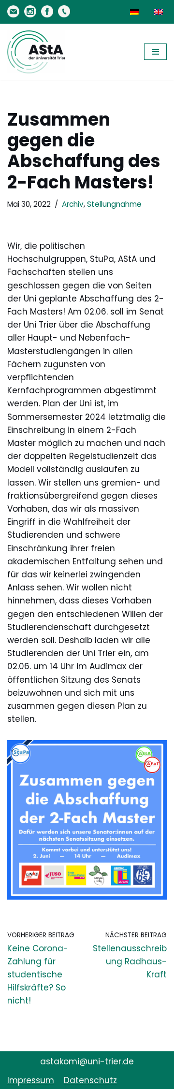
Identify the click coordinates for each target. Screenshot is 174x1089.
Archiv (73, 204)
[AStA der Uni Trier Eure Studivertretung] (36, 51)
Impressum (30, 1080)
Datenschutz (90, 1080)
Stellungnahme (114, 204)
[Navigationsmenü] (155, 51)
